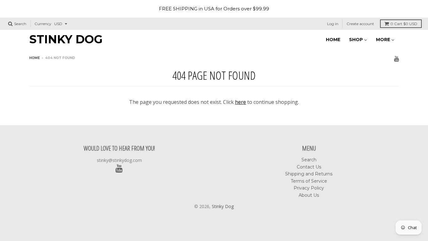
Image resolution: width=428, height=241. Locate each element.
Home (34, 58)
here (240, 102)
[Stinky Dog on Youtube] (396, 58)
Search (308, 160)
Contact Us (309, 167)
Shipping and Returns (308, 174)
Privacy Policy (309, 188)
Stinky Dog (65, 39)
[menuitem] (333, 39)
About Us (309, 195)
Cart (403, 23)
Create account (360, 23)
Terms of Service (309, 181)
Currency (42, 23)
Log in (332, 23)
